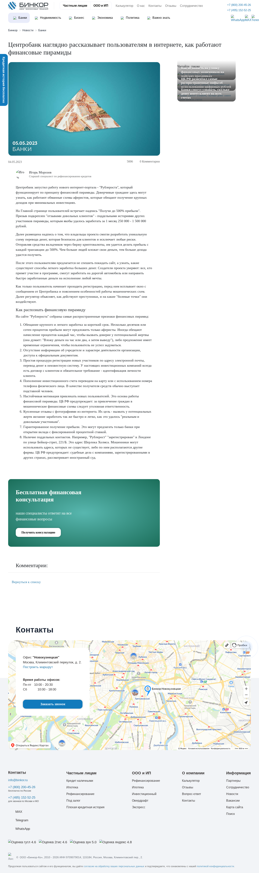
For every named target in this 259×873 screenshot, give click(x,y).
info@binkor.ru (18, 780)
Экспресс (138, 807)
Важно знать (161, 17)
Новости (232, 794)
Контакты (155, 5)
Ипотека (72, 787)
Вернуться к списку (26, 582)
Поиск (230, 813)
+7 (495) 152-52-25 (21, 797)
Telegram (21, 820)
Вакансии (233, 800)
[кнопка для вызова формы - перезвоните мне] (246, 647)
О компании (193, 773)
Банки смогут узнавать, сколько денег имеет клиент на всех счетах (205, 93)
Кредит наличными (79, 780)
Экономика (105, 17)
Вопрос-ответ (191, 794)
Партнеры (233, 780)
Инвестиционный (144, 794)
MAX (18, 812)
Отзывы (170, 5)
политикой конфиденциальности (215, 866)
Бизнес (78, 17)
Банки (22, 17)
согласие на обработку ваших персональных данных (114, 866)
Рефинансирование (80, 794)
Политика (132, 17)
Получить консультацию (38, 532)
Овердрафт (140, 800)
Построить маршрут (38, 667)
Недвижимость (50, 17)
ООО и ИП (100, 5)
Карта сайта (234, 807)
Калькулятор (124, 5)
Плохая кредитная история (85, 807)
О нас (141, 5)
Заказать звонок (52, 704)
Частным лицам (75, 5)
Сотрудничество (191, 5)
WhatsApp (22, 829)
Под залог (73, 800)
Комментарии (150, 161)
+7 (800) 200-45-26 (21, 787)
